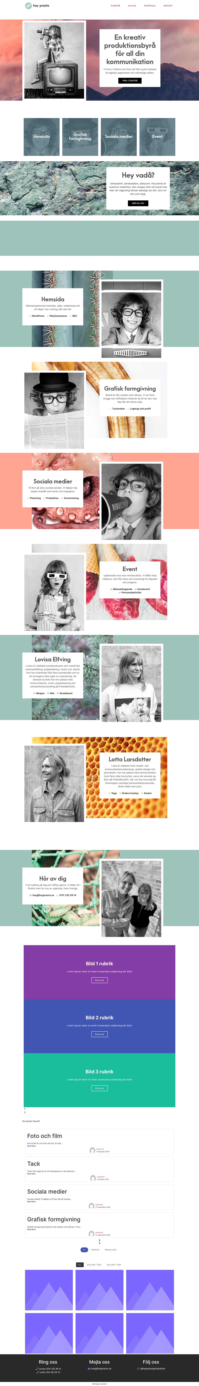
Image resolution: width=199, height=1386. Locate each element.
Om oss (132, 6)
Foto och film (44, 1135)
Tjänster (115, 6)
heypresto (100, 1149)
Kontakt (168, 6)
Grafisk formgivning (53, 1219)
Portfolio (150, 6)
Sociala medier (47, 1191)
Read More (31, 1146)
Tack (33, 1163)
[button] (99, 1109)
